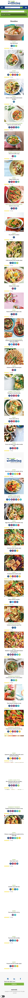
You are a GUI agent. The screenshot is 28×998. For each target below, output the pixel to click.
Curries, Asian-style (14, 152)
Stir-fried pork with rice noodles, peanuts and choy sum (14, 782)
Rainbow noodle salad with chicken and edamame (14, 651)
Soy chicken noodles (14, 234)
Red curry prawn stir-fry (14, 497)
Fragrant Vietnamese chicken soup (14, 808)
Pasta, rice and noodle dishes (14, 123)
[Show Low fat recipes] (18, 499)
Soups (14, 41)
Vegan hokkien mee (14, 179)
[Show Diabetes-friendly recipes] (12, 344)
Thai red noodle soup (14, 153)
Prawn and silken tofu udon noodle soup (14, 445)
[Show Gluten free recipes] (12, 396)
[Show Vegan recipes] (18, 182)
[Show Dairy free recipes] (12, 46)
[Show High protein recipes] (17, 75)
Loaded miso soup (14, 72)
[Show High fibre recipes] (13, 75)
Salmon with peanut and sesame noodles (14, 98)
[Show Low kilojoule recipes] (14, 46)
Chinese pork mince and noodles (14, 677)
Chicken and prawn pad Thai (14, 625)
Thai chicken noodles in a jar (14, 703)
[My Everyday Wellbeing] (14, 4)
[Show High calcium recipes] (11, 75)
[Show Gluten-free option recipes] (12, 127)
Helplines (14, 984)
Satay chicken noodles (14, 599)
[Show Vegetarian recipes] (19, 75)
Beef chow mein (14, 861)
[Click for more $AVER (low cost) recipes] (18, 344)
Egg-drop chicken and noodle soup (14, 522)
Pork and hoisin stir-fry (14, 912)
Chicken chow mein (14, 206)
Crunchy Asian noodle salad (14, 548)
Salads (14, 258)
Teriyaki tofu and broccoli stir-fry (14, 729)
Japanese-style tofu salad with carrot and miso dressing (14, 755)
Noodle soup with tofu (14, 886)
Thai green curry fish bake (14, 393)
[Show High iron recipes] (15, 75)
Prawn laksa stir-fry (14, 418)
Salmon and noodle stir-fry (14, 124)
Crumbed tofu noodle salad (14, 573)
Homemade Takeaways (14, 623)
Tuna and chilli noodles (14, 938)
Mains (14, 96)
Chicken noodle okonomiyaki (14, 367)
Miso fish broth (14, 43)
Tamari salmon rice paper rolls (14, 311)
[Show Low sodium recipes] (16, 46)
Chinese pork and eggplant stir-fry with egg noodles (14, 341)
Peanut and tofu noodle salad (14, 963)
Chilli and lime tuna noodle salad (14, 260)
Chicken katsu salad (14, 286)
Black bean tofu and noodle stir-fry (14, 471)
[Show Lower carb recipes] (18, 525)
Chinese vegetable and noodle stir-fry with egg (14, 835)
